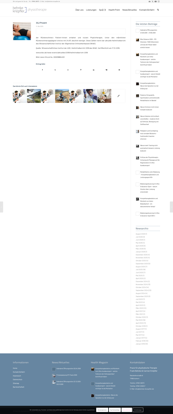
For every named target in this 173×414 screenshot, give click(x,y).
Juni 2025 (139, 272)
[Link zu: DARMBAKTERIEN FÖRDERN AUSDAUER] (34, 96)
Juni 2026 (139, 240)
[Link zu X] (152, 1)
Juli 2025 (139, 269)
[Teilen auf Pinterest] (80, 70)
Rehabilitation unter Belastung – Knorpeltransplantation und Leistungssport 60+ (150, 174)
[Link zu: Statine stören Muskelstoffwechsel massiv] (90, 96)
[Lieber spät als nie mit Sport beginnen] (171, 207)
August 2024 (140, 293)
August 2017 (140, 329)
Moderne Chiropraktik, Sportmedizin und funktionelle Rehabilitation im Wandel (149, 97)
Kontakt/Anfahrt (19, 372)
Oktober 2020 (141, 317)
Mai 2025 (139, 275)
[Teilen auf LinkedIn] (93, 70)
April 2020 (139, 323)
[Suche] (158, 10)
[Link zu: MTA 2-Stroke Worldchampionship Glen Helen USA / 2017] (62, 96)
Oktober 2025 (141, 261)
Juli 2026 (139, 237)
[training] (22, 31)
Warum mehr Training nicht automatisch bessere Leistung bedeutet (150, 148)
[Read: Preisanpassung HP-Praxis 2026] (54, 375)
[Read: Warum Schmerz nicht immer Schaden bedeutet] (137, 107)
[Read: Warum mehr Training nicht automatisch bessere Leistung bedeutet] (137, 146)
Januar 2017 (140, 338)
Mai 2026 (139, 243)
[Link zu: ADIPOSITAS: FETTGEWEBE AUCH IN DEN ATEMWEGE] (118, 96)
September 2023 (142, 296)
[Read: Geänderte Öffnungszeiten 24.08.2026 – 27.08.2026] (137, 31)
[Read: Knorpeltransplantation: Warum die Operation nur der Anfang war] (137, 84)
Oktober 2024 (141, 287)
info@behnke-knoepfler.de (52, 1)
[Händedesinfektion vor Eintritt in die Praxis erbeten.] (1, 207)
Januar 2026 (140, 252)
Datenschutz (17, 379)
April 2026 (139, 246)
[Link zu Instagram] (158, 1)
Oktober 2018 (140, 326)
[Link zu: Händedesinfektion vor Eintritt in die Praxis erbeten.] (76, 96)
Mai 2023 (139, 302)
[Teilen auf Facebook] (42, 70)
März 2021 (139, 314)
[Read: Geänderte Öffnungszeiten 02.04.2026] (54, 369)
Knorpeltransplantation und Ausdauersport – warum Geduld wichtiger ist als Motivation (150, 74)
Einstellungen (138, 410)
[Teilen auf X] (55, 70)
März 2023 (139, 308)
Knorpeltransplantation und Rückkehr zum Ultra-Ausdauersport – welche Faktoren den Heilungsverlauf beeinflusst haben (149, 59)
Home (15, 368)
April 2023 (139, 305)
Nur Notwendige (114, 410)
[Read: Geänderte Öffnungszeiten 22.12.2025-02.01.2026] (54, 382)
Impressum (17, 376)
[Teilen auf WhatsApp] (68, 70)
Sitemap (16, 383)
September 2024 (142, 290)
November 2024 (141, 284)
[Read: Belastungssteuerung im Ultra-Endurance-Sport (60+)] (137, 214)
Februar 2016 (140, 341)
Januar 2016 (140, 344)
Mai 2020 (139, 320)
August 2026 (140, 234)
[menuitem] (79, 10)
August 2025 (140, 267)
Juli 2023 (139, 299)
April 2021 (139, 311)
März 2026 (139, 249)
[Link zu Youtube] (155, 1)
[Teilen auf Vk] (106, 70)
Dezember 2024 (141, 281)
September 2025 (142, 264)
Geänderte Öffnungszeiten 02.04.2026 (68, 368)
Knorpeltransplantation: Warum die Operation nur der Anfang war (149, 85)
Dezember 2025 (141, 255)
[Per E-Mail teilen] (119, 70)
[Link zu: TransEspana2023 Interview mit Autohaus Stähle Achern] (48, 96)
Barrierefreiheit (18, 387)
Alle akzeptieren (102, 410)
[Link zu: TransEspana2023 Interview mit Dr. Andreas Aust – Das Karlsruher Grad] (20, 96)
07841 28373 (35, 1)
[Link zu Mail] (149, 1)
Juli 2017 (139, 332)
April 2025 (139, 278)
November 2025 (141, 258)
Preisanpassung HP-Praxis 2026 (66, 375)
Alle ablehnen (127, 410)
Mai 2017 (139, 335)
